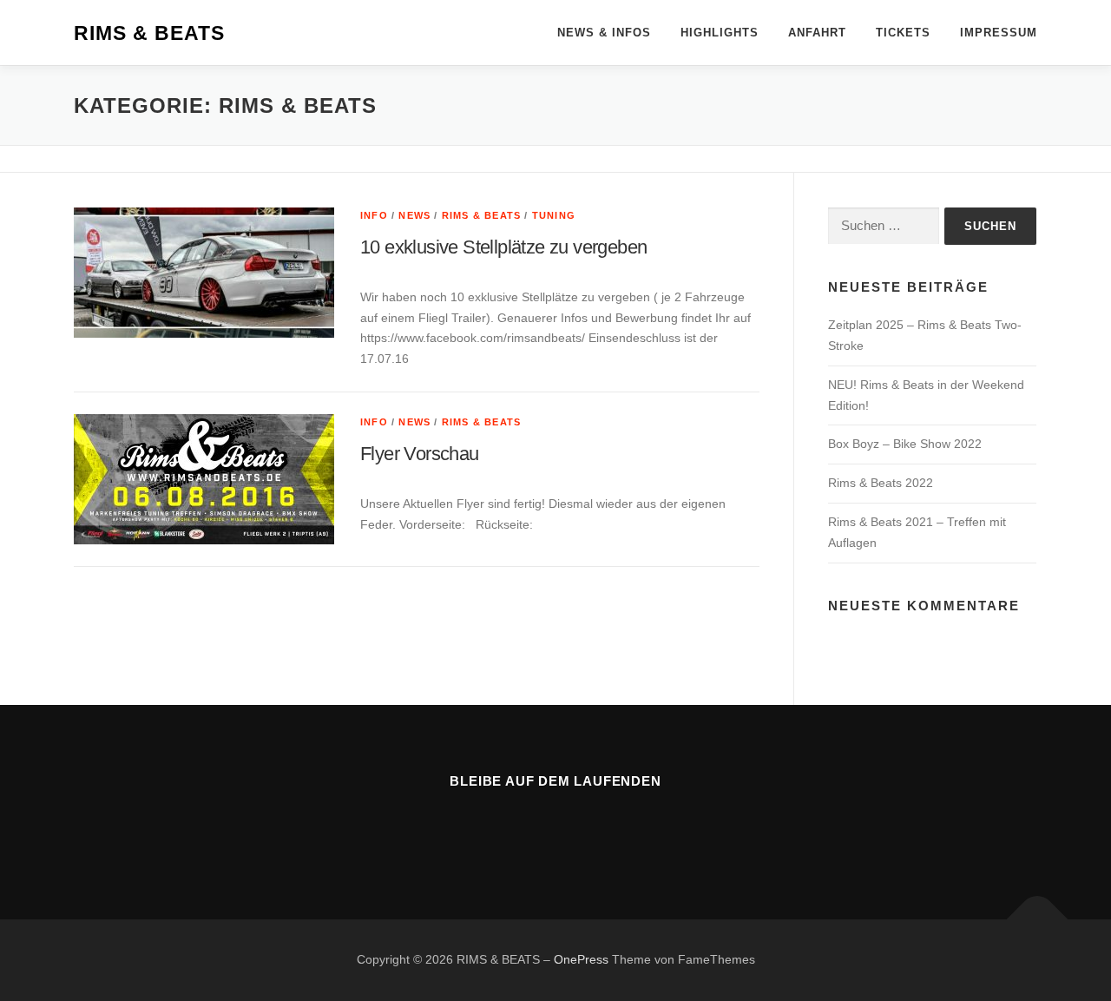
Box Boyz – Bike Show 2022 (905, 444)
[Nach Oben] (1037, 920)
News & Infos (604, 32)
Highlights (719, 32)
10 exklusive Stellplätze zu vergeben (503, 247)
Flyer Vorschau (419, 453)
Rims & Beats (481, 215)
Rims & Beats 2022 (880, 483)
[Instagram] (577, 827)
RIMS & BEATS (149, 34)
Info (374, 215)
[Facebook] (534, 827)
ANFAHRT (817, 32)
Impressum (998, 32)
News (414, 215)
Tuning (553, 215)
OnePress (581, 959)
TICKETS (903, 32)
